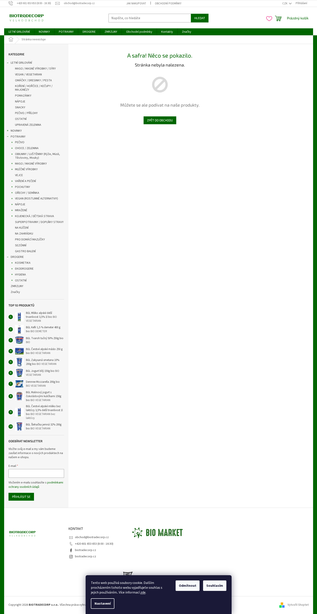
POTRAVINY (18, 136)
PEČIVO (19, 142)
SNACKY (20, 107)
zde (143, 592)
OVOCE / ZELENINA (27, 148)
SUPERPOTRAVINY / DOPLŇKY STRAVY (39, 222)
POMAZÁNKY (23, 96)
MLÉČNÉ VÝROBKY (26, 169)
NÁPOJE (20, 101)
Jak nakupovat (136, 3)
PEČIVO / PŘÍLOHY (26, 113)
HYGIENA (20, 274)
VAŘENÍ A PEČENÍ (25, 181)
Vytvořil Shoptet (298, 605)
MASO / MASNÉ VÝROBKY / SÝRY (35, 68)
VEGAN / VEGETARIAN (28, 74)
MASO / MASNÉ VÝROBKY (31, 164)
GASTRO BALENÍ (25, 251)
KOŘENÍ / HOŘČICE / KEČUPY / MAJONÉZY (34, 88)
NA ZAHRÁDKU (24, 233)
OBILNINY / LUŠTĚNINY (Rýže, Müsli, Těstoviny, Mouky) (37, 156)
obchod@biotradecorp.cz (92, 537)
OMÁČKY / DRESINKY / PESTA (33, 80)
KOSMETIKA (23, 263)
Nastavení (103, 603)
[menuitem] (19, 31)
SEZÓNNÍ (20, 245)
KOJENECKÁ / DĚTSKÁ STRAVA (34, 216)
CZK (285, 3)
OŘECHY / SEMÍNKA (27, 193)
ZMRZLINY (17, 286)
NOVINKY (16, 131)
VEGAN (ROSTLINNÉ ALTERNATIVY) (36, 198)
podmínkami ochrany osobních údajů (35, 484)
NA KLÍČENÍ (22, 228)
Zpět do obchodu (160, 120)
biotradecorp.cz (85, 550)
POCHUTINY (22, 187)
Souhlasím (214, 585)
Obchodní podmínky (168, 3)
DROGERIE (17, 257)
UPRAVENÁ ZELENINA (28, 125)
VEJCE (19, 175)
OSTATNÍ (21, 119)
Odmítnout (187, 585)
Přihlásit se (21, 496)
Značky (15, 292)
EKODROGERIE (24, 269)
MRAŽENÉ (21, 210)
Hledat (199, 18)
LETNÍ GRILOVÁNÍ (21, 63)
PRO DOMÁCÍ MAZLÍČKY (30, 239)
